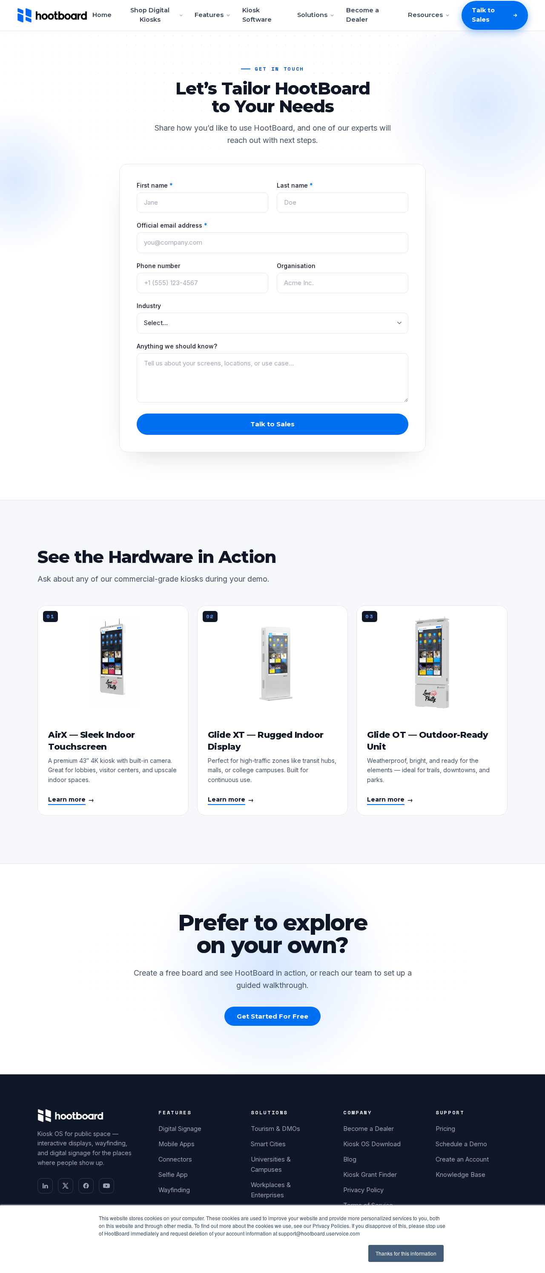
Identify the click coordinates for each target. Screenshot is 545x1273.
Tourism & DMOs (275, 1128)
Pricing (445, 1128)
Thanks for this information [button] (406, 1253)
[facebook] (86, 1185)
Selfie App (173, 1174)
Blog (349, 1159)
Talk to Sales (483, 14)
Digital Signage (179, 1128)
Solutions (312, 15)
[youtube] (106, 1185)
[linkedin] (45, 1185)
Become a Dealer (362, 14)
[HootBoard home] (52, 15)
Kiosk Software (257, 14)
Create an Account (462, 1159)
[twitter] (65, 1185)
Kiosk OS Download (372, 1143)
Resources (425, 15)
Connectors (175, 1159)
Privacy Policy (363, 1189)
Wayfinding (174, 1189)
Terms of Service (368, 1205)
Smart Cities (268, 1143)
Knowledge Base (460, 1174)
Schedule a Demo (461, 1143)
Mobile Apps (176, 1143)
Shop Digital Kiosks (149, 14)
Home (102, 15)
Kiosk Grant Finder (370, 1174)
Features (209, 15)
